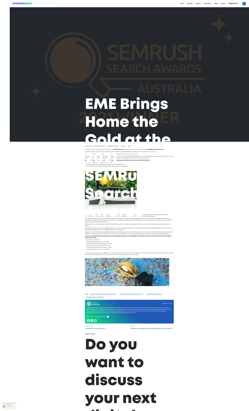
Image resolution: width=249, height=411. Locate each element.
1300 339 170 (233, 3)
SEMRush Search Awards (149, 299)
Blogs (215, 3)
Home (182, 3)
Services (198, 3)
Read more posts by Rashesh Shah (91, 322)
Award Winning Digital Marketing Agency (98, 299)
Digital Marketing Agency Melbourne (126, 299)
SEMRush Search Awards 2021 (90, 302)
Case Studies (207, 3)
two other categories (141, 237)
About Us (189, 3)
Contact (223, 3)
